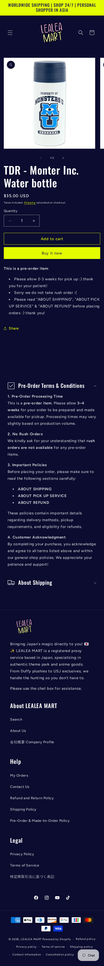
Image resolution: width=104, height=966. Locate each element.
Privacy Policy (22, 854)
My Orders (19, 775)
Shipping (30, 202)
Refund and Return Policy (32, 798)
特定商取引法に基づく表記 (32, 877)
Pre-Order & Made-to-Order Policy (40, 821)
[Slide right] (63, 158)
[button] (10, 32)
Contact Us (20, 787)
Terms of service (53, 946)
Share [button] (14, 328)
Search (16, 719)
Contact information (26, 954)
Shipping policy (81, 946)
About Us (18, 731)
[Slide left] (40, 158)
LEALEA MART (31, 939)
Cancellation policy (60, 954)
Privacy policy (26, 946)
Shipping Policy (23, 809)
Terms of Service (24, 865)
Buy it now (52, 253)
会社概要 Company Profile (32, 742)
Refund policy (85, 939)
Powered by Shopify (56, 939)
